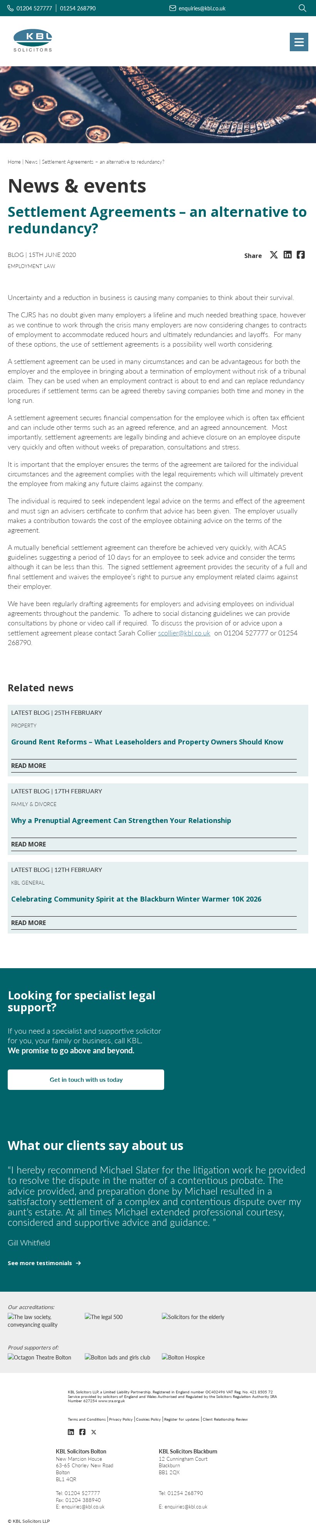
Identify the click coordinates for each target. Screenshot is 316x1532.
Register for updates (181, 1419)
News (31, 161)
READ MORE (28, 765)
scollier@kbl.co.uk (184, 632)
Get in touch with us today (86, 1079)
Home (14, 161)
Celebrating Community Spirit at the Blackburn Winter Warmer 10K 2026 (136, 898)
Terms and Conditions (87, 1419)
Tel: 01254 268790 (181, 1493)
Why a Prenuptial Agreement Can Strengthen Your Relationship (121, 820)
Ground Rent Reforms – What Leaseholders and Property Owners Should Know (147, 741)
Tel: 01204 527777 (78, 1493)
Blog (16, 254)
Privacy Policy (121, 1419)
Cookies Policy (148, 1419)
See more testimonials (40, 1263)
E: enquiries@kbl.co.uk (80, 1507)
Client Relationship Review (225, 1419)
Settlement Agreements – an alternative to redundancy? (103, 161)
